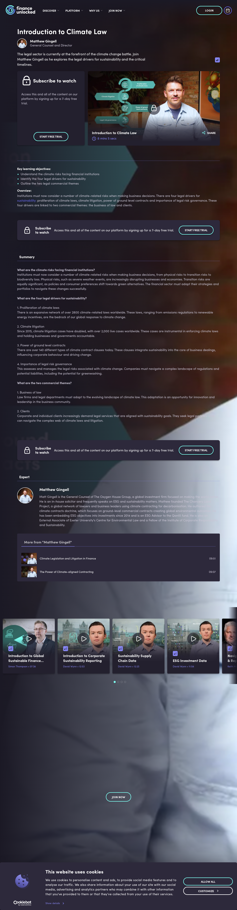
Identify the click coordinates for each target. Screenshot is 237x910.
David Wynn (70, 666)
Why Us (94, 10)
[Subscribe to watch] (154, 108)
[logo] (20, 10)
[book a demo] (228, 10)
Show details (52, 903)
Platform (72, 10)
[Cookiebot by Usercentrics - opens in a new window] (22, 903)
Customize (206, 891)
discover (49, 10)
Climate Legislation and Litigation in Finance (68, 558)
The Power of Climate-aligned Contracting (67, 572)
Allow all (208, 881)
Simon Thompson (17, 666)
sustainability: (26, 200)
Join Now (115, 10)
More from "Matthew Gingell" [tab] (48, 542)
